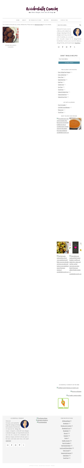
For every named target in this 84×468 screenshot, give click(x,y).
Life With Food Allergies (64, 107)
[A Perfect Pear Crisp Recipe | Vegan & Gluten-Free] (63, 179)
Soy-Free (60, 87)
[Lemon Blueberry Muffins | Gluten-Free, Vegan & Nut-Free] (75, 316)
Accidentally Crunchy (42, 10)
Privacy (53, 465)
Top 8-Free (60, 89)
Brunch (66, 433)
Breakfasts (65, 431)
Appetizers (65, 423)
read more (8, 441)
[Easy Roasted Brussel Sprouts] (63, 247)
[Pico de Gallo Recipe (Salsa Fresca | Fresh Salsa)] (63, 316)
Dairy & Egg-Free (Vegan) (64, 72)
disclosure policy (39, 24)
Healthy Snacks (66, 441)
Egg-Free (60, 82)
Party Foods (66, 450)
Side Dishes (65, 455)
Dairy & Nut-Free (62, 75)
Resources (60, 110)
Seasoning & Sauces (66, 453)
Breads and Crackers (66, 426)
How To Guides (61, 105)
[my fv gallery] (63, 410)
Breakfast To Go (66, 428)
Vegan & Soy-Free (62, 97)
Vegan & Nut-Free (62, 94)
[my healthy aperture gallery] (73, 395)
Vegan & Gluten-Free (63, 92)
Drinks (66, 438)
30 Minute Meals (66, 421)
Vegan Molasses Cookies (10, 46)
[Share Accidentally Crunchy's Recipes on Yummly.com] (68, 388)
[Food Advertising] (42, 422)
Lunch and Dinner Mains (66, 448)
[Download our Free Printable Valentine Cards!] (75, 247)
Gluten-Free (61, 84)
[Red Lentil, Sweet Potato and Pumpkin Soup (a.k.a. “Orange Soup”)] (75, 124)
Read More (77, 43)
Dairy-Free (60, 77)
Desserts (66, 436)
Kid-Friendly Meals (65, 445)
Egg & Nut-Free (61, 79)
